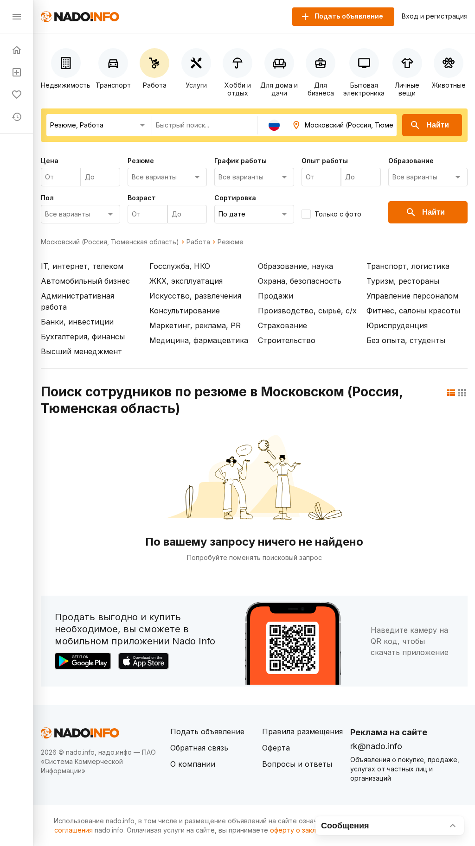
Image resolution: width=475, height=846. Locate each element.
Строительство (286, 340)
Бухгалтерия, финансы (83, 336)
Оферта (276, 747)
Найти (437, 125)
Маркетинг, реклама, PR (195, 325)
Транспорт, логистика (407, 266)
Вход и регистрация (435, 16)
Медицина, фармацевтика (198, 340)
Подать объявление (207, 731)
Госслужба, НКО (179, 266)
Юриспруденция (397, 325)
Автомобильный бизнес (85, 281)
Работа (198, 242)
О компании (192, 764)
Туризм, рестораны (402, 281)
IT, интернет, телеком (82, 266)
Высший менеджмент (81, 351)
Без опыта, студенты (405, 340)
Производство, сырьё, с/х (307, 310)
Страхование (282, 325)
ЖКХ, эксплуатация (186, 281)
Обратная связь (199, 747)
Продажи (275, 295)
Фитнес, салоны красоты (413, 310)
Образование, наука (295, 266)
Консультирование (184, 310)
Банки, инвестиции (77, 321)
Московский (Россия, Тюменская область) (110, 242)
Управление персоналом (412, 295)
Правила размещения (302, 731)
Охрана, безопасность (299, 281)
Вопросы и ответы (297, 764)
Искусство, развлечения (195, 295)
